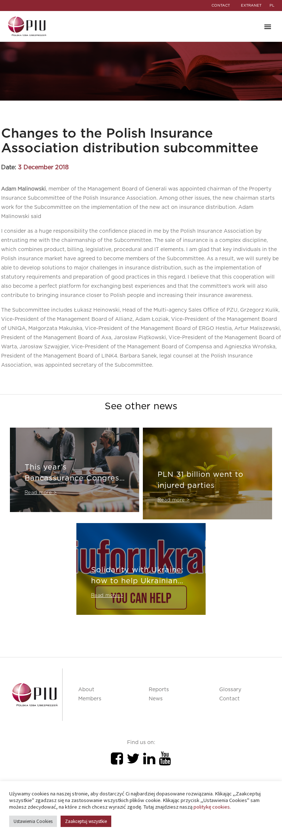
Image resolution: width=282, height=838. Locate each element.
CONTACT (221, 5)
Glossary (230, 689)
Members (89, 698)
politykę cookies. (212, 806)
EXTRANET (251, 5)
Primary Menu (267, 26)
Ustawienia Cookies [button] (33, 821)
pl (272, 5)
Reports (159, 689)
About (86, 689)
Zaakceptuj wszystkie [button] (86, 821)
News (156, 698)
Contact (229, 698)
